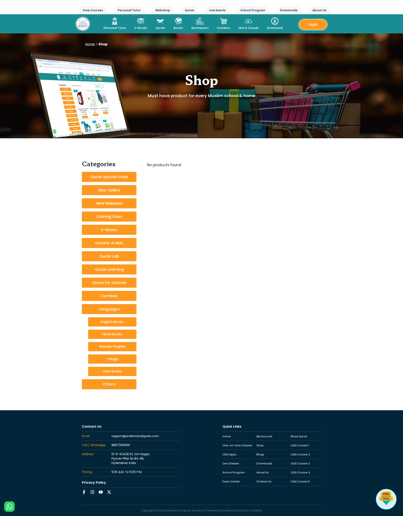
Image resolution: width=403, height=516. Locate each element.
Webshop (162, 10)
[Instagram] (92, 492)
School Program (252, 10)
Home (90, 44)
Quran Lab (109, 256)
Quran (189, 10)
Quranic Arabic (109, 243)
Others (109, 384)
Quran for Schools (109, 282)
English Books (112, 321)
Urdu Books (112, 371)
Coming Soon (109, 216)
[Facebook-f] (84, 492)
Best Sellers (109, 190)
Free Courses (93, 10)
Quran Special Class (109, 176)
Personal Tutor (129, 10)
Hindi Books (112, 334)
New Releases (109, 203)
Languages (109, 309)
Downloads (289, 10)
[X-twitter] (109, 492)
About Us (319, 10)
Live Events (217, 10)
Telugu (112, 359)
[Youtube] (101, 492)
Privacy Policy (94, 482)
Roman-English (112, 346)
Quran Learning (109, 269)
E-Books (109, 229)
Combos (109, 295)
